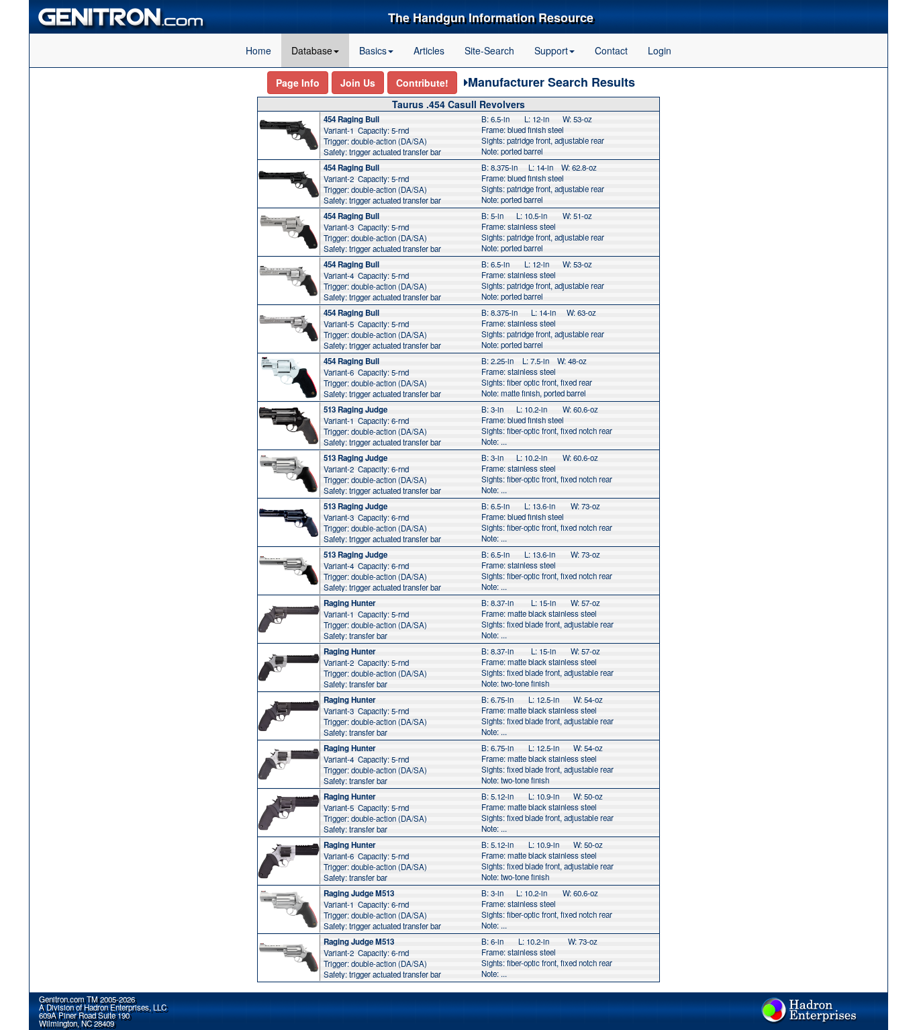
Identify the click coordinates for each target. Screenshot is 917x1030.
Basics (373, 50)
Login (659, 50)
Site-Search (489, 50)
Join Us (357, 82)
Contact (611, 50)
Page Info (298, 82)
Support (551, 50)
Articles (429, 50)
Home (258, 50)
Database (311, 50)
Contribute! (422, 82)
